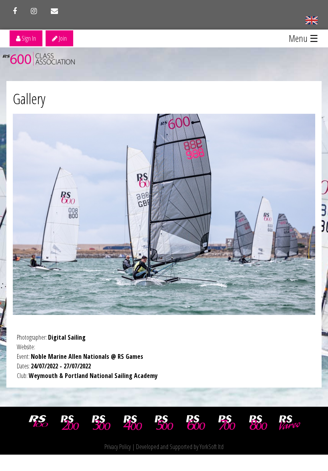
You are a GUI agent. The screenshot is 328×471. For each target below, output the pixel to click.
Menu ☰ (303, 38)
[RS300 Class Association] (101, 422)
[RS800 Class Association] (258, 422)
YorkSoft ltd (212, 446)
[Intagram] (33, 11)
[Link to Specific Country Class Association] (311, 19)
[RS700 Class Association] (227, 422)
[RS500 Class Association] (164, 422)
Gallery (29, 99)
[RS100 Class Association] (38, 422)
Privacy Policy (117, 446)
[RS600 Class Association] (195, 422)
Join (62, 38)
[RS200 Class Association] (70, 422)
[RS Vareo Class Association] (289, 422)
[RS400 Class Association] (133, 422)
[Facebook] (14, 11)
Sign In (28, 38)
